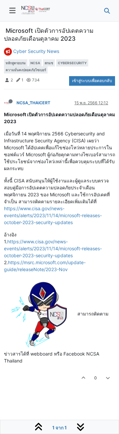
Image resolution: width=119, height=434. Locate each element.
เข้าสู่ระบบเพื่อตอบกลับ (92, 80)
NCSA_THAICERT (33, 102)
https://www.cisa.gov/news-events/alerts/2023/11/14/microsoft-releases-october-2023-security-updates (53, 215)
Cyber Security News (36, 51)
